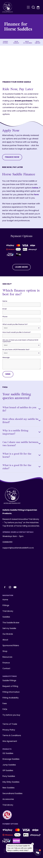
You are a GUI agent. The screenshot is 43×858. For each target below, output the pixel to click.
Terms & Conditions (12, 735)
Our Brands (8, 634)
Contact (6, 668)
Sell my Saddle (9, 628)
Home (5, 599)
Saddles (6, 617)
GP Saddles (8, 770)
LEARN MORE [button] (21, 267)
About (5, 639)
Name (5, 301)
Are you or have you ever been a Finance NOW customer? (20, 340)
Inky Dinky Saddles (11, 782)
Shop (5, 651)
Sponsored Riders (11, 645)
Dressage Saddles (11, 759)
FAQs (5, 709)
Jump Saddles (9, 764)
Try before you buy (11, 715)
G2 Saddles (8, 753)
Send (8, 374)
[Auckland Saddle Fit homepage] (14, 7)
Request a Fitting (10, 686)
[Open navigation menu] (28, 7)
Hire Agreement (10, 741)
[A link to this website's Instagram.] (10, 587)
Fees (5, 703)
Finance (6, 662)
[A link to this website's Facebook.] (5, 587)
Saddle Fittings (9, 680)
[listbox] (21, 328)
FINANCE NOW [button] (12, 157)
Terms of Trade (10, 724)
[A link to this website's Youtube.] (15, 587)
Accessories (8, 799)
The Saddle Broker (11, 622)
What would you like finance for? (15, 324)
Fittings (6, 605)
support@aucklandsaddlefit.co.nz (18, 547)
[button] (33, 7)
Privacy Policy (9, 729)
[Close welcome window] (32, 844)
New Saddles (9, 787)
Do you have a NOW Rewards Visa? (16, 349)
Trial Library (8, 611)
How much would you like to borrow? (17, 332)
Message (6, 357)
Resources (7, 657)
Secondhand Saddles (12, 793)
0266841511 (7, 542)
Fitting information (11, 692)
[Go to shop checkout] (38, 7)
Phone (5, 317)
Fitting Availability (11, 697)
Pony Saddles (9, 776)
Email (4, 309)
